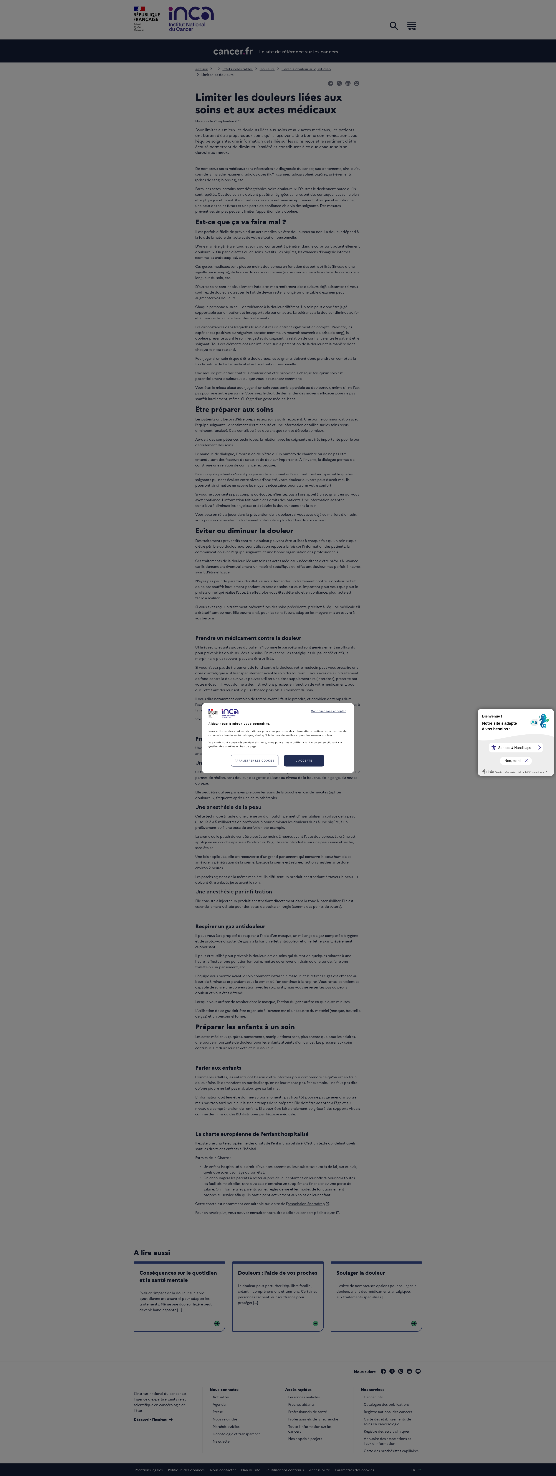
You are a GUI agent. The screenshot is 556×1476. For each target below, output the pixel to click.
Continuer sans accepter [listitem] (328, 711)
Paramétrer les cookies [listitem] (255, 760)
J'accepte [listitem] (304, 760)
